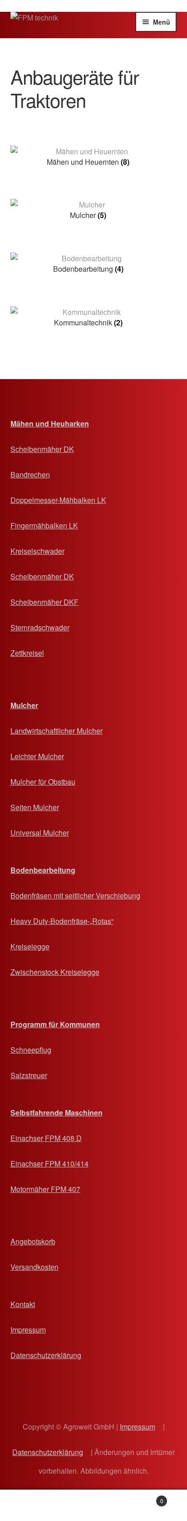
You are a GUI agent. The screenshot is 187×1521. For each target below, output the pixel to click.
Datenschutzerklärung (45, 1355)
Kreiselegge (29, 946)
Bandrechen (30, 474)
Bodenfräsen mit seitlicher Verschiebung (75, 895)
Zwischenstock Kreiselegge (54, 972)
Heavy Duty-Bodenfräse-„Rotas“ (61, 921)
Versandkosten (34, 1267)
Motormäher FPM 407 (45, 1189)
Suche (93, 1505)
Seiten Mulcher (34, 807)
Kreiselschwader (37, 551)
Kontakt (22, 1304)
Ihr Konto (31, 1505)
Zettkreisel (27, 653)
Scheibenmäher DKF (44, 602)
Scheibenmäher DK (42, 449)
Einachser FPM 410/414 (49, 1163)
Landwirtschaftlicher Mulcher (56, 730)
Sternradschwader (39, 627)
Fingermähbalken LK (44, 525)
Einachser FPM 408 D (46, 1138)
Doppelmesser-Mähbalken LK (58, 500)
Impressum (28, 1329)
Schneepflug (30, 1049)
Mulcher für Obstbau (42, 781)
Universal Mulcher (39, 832)
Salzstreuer (28, 1075)
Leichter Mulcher (37, 756)
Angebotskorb (32, 1241)
